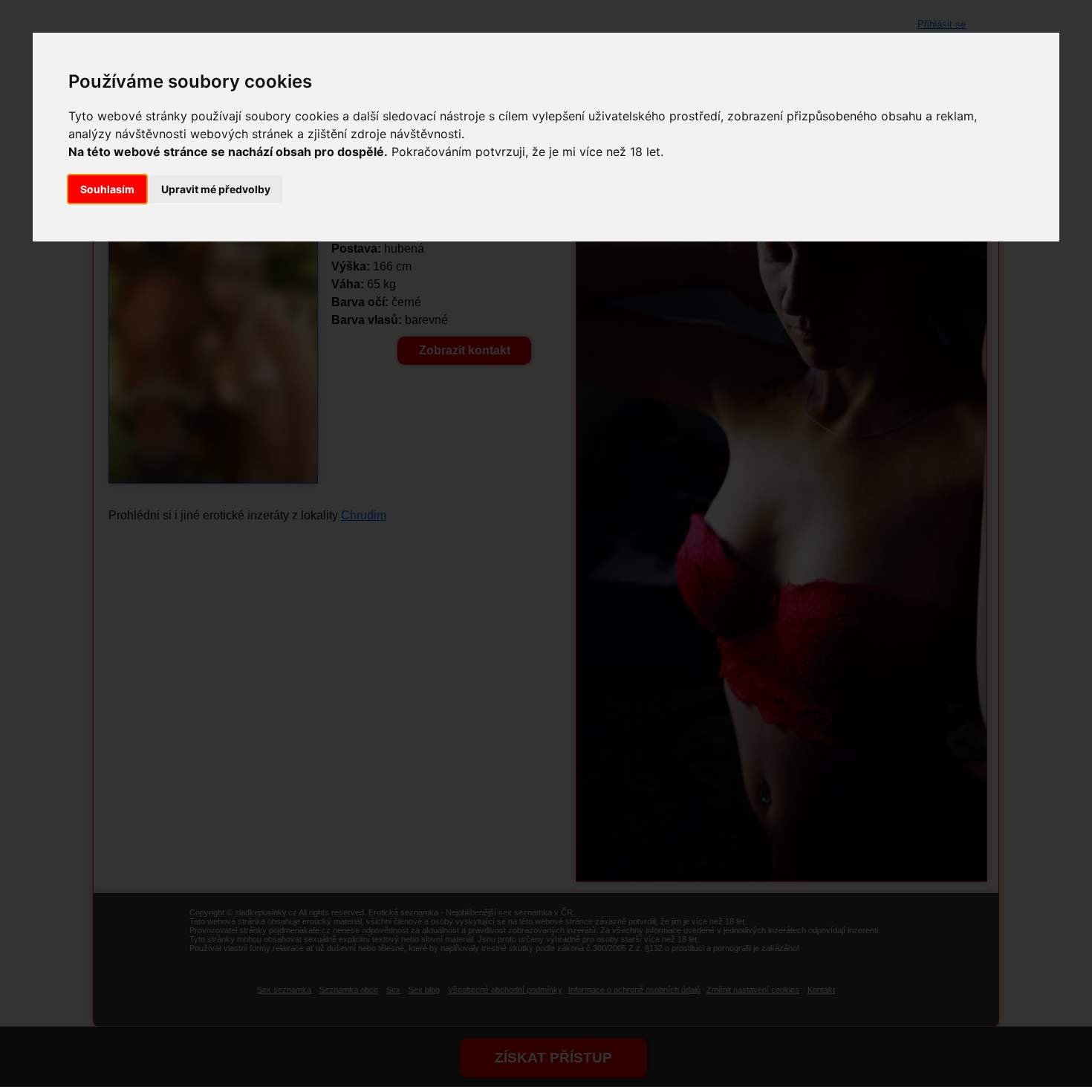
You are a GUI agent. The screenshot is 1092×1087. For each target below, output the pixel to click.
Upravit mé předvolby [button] (215, 189)
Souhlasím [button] (107, 189)
